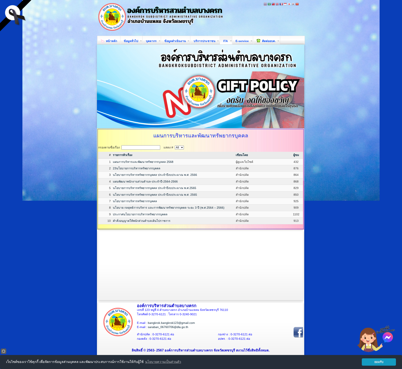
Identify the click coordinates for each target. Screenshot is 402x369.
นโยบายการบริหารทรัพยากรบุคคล (135, 201)
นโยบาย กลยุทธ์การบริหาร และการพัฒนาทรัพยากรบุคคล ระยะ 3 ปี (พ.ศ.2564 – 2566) (168, 207)
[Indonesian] (285, 4)
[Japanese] (289, 4)
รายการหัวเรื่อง (122, 155)
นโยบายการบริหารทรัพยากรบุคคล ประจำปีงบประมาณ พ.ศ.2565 (154, 188)
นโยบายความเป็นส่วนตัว (163, 362)
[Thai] (265, 4)
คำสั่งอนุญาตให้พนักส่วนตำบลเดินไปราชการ (141, 220)
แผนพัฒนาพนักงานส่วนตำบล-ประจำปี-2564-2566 (145, 181)
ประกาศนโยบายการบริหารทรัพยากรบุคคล (140, 214)
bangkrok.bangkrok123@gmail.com (171, 322)
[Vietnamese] (297, 4)
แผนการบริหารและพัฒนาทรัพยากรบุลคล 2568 (143, 161)
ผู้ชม (296, 155)
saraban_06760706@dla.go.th (168, 327)
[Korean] (293, 4)
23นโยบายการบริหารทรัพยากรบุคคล (136, 168)
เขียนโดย (242, 155)
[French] (281, 4)
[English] (277, 4)
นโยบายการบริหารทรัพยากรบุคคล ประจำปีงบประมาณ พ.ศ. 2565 (155, 194)
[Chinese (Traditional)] (273, 4)
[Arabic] (269, 4)
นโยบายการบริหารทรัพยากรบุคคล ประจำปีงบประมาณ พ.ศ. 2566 (155, 174)
